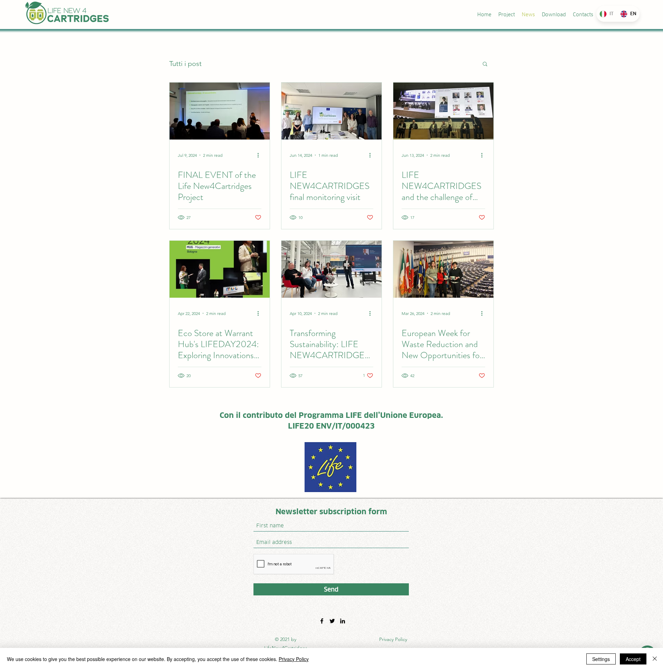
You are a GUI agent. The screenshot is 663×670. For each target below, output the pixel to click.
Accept (633, 658)
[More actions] (260, 155)
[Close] (655, 658)
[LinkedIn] (342, 621)
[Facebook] (321, 621)
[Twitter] (332, 621)
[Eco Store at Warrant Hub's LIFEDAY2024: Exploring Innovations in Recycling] (220, 269)
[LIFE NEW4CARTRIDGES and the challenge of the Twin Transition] (443, 111)
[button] (485, 64)
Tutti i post (185, 63)
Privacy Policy (393, 639)
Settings (601, 658)
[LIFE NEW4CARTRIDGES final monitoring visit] (331, 111)
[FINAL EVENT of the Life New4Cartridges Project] (220, 111)
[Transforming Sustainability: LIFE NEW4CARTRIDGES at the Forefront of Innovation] (331, 269)
